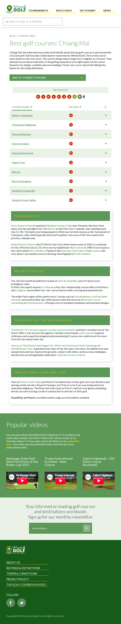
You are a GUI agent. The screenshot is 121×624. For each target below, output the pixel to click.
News (107, 10)
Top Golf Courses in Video (26, 584)
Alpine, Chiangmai (22, 115)
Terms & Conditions (21, 573)
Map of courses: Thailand (29, 77)
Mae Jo (16, 171)
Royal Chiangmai (21, 181)
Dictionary (87, 10)
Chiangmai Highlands (24, 124)
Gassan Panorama (22, 152)
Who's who (64, 10)
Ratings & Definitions (23, 568)
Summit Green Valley (24, 200)
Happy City (18, 162)
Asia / (13, 35)
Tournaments (38, 10)
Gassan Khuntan (21, 134)
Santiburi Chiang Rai (23, 190)
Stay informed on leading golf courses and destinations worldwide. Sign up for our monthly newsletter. (61, 511)
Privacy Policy (17, 579)
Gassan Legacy (20, 143)
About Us (13, 562)
